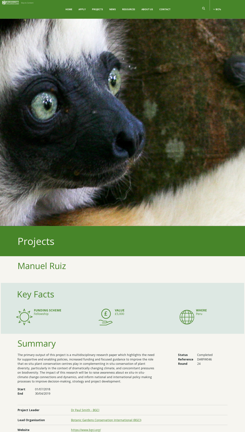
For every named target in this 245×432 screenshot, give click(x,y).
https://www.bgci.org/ (86, 430)
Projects (97, 9)
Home (69, 9)
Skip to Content (27, 3)
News (112, 9)
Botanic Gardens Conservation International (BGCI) (106, 420)
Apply (82, 9)
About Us (147, 9)
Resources (128, 9)
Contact (164, 9)
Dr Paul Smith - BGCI (85, 410)
